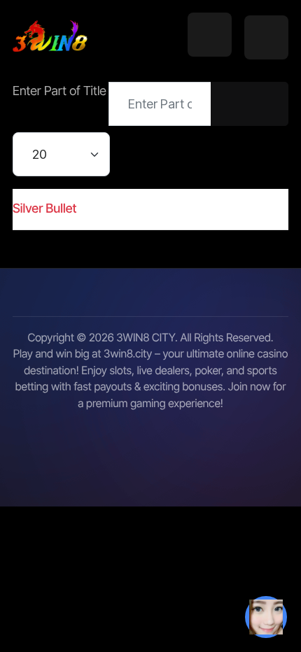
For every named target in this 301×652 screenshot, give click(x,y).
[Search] (230, 104)
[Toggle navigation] (210, 35)
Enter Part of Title (61, 91)
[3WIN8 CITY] (50, 37)
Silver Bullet (44, 208)
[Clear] (268, 104)
